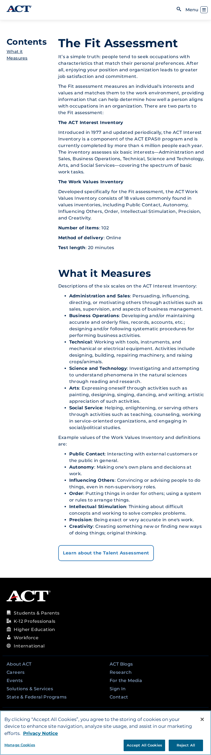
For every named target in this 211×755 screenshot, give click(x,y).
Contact (119, 697)
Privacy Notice (40, 733)
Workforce (26, 637)
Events (15, 680)
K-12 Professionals (34, 621)
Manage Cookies (19, 745)
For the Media (126, 680)
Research (121, 672)
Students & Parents (36, 613)
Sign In (118, 688)
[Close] (202, 719)
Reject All (186, 745)
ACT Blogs (121, 664)
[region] (105, 733)
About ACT (19, 664)
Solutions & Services (30, 688)
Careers (16, 672)
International (29, 646)
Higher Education (34, 629)
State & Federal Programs (37, 697)
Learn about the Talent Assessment (106, 553)
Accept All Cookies (144, 745)
